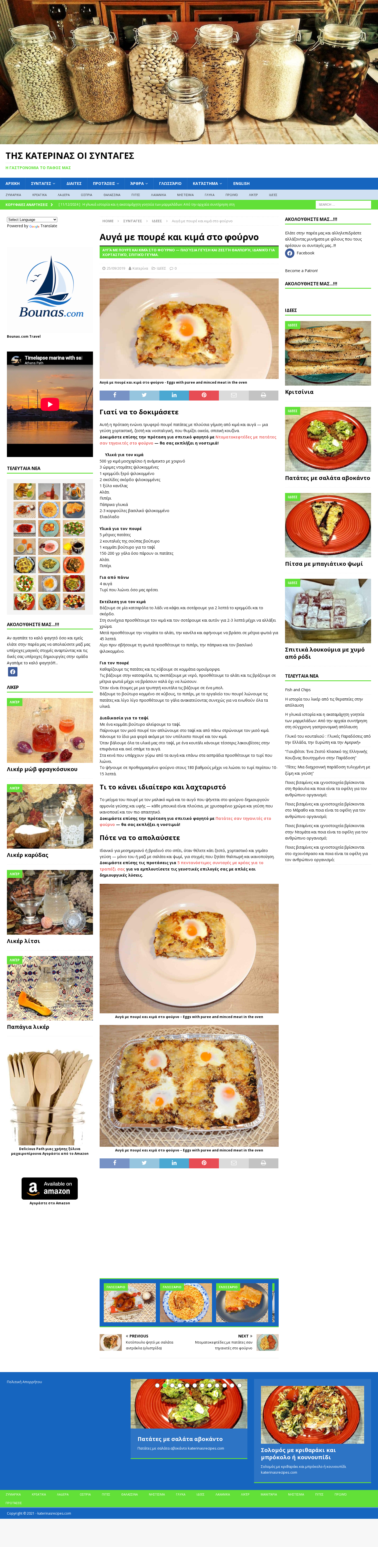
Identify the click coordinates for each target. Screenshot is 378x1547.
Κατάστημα (205, 183)
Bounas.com (18, 336)
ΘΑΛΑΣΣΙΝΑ (112, 195)
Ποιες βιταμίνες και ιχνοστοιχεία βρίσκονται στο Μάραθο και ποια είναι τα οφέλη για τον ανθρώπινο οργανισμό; (325, 810)
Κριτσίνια (299, 392)
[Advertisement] (189, 1226)
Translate (48, 225)
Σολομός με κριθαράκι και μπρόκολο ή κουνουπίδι (298, 1453)
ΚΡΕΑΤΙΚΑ (39, 195)
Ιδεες (291, 310)
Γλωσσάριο (170, 183)
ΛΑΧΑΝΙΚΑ (158, 195)
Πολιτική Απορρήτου (24, 1381)
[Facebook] (12, 671)
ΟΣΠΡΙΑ (86, 195)
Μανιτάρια (269, 1494)
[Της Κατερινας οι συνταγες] (189, 141)
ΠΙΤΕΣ (135, 195)
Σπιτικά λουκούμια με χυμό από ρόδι (325, 653)
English (241, 183)
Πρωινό (232, 195)
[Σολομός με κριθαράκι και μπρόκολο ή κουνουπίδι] (312, 1415)
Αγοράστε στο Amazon (50, 1203)
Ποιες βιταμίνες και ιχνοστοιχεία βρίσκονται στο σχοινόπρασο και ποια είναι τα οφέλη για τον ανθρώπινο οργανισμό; (326, 853)
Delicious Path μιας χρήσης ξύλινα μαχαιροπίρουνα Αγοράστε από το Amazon (50, 1151)
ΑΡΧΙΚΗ (13, 183)
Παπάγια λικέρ (28, 1027)
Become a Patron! (301, 270)
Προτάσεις (104, 183)
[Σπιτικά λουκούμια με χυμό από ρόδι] (328, 611)
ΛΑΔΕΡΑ (64, 195)
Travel (35, 336)
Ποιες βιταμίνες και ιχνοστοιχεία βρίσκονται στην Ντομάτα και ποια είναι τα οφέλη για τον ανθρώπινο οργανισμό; (326, 832)
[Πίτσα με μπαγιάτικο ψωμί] (328, 525)
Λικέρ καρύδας (27, 855)
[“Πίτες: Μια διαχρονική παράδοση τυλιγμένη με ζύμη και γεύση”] (242, 1302)
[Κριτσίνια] (328, 353)
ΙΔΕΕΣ (273, 195)
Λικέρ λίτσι (23, 941)
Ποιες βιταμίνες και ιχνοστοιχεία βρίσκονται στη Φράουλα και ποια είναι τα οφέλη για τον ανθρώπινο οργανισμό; (326, 788)
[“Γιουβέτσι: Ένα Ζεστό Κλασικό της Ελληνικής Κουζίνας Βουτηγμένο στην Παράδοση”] (186, 1302)
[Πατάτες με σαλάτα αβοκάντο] (328, 439)
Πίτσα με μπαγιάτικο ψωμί (324, 563)
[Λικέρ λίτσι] (50, 902)
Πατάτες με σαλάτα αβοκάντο (327, 478)
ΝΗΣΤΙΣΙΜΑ (185, 195)
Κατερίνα (140, 268)
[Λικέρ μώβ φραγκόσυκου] (50, 730)
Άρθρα (137, 183)
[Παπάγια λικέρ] (50, 988)
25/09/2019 (116, 268)
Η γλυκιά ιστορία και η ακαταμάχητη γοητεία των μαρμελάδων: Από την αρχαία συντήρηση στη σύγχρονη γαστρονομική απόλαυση (326, 720)
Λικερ (13, 687)
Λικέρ (253, 195)
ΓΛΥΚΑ (209, 195)
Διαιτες (74, 183)
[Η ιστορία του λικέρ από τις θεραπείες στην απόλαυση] (49, 491)
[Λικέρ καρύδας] (50, 816)
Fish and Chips (298, 689)
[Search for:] (343, 204)
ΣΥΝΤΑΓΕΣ (41, 183)
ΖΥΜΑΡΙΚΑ (13, 195)
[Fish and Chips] (25, 491)
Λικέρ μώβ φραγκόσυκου (42, 769)
